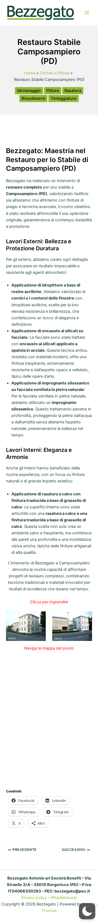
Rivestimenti (33, 98)
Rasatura (73, 90)
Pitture (52, 90)
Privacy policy (34, 897)
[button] (87, 911)
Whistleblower (64, 897)
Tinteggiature (63, 98)
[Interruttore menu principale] (87, 12)
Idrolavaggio (29, 90)
